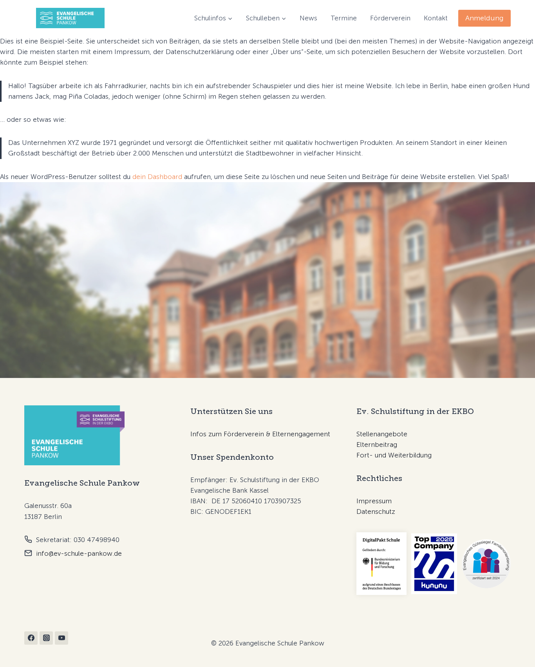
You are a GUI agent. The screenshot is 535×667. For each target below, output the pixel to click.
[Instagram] (46, 638)
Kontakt (436, 18)
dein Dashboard (157, 177)
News (308, 18)
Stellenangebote (381, 434)
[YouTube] (61, 638)
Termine (344, 18)
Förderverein (390, 18)
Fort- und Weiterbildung (394, 455)
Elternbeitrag (376, 444)
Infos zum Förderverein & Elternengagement (260, 434)
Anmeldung (484, 18)
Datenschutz (375, 511)
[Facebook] (31, 638)
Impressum (374, 501)
